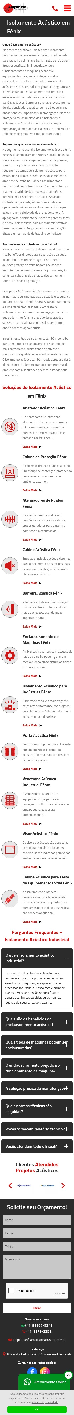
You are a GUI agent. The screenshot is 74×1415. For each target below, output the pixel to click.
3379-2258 (38, 1331)
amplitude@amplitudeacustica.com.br (39, 1339)
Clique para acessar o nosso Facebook (32, 1372)
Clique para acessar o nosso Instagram (45, 1372)
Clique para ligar (55, 8)
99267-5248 (38, 1325)
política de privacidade (44, 1402)
